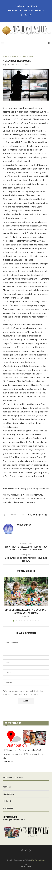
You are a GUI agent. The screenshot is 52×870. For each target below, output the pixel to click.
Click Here (8, 761)
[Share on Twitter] (31, 514)
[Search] (49, 43)
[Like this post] (25, 514)
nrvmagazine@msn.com (14, 819)
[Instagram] (30, 15)
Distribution (26, 10)
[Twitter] (26, 15)
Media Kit (39, 10)
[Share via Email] (46, 514)
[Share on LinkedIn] (36, 514)
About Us (12, 10)
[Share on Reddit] (39, 514)
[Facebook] (21, 15)
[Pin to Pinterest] (34, 514)
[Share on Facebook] (28, 514)
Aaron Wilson (24, 524)
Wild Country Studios (38, 860)
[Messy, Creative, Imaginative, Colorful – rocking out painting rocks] (26, 591)
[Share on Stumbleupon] (43, 514)
